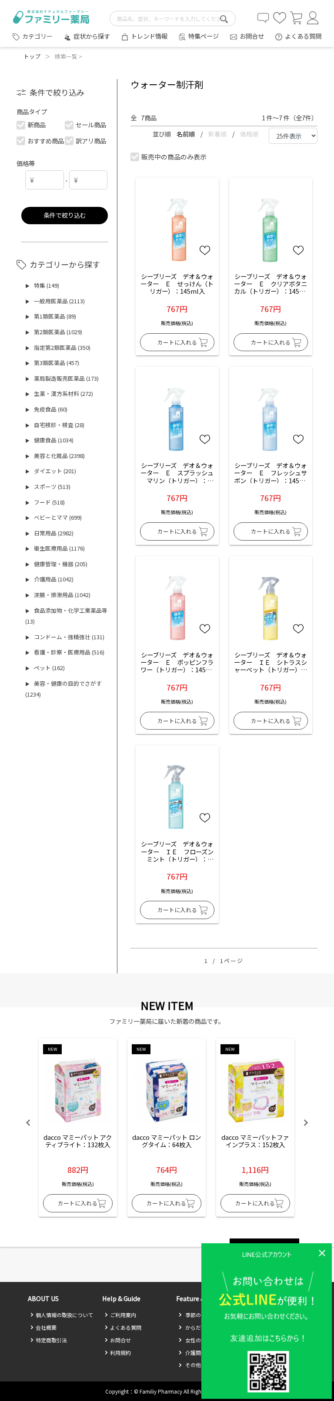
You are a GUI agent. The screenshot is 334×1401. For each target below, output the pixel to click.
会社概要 (46, 1327)
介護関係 (195, 1352)
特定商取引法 (51, 1340)
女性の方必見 (200, 1340)
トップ (31, 56)
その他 (192, 1364)
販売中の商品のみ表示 (174, 156)
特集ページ (203, 35)
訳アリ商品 (91, 140)
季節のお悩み (200, 1314)
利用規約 (120, 1352)
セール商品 (91, 124)
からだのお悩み (203, 1327)
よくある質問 (303, 35)
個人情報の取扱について (64, 1314)
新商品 (36, 124)
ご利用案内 (123, 1314)
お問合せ (252, 35)
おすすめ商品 (45, 140)
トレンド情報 (149, 35)
